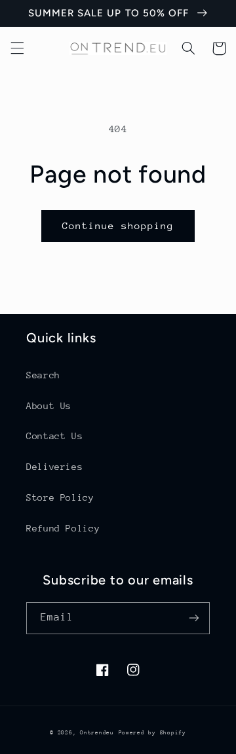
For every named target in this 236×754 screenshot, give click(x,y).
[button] (17, 48)
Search (43, 375)
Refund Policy (63, 528)
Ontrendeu (97, 732)
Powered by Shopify (152, 732)
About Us (48, 406)
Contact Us (54, 436)
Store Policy (60, 497)
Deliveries (54, 466)
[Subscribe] (194, 618)
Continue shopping (118, 225)
